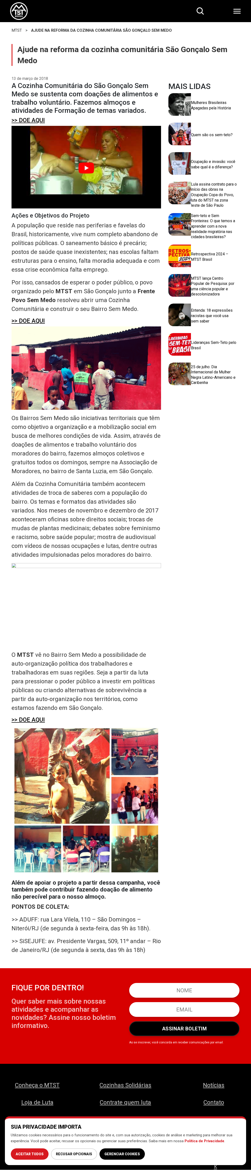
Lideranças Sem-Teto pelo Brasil (213, 345)
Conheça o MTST (37, 1085)
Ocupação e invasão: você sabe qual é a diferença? (213, 164)
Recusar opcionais (74, 1154)
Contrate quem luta (125, 1102)
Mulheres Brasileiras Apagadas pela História (211, 105)
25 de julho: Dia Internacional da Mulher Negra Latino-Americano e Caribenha (213, 375)
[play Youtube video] (86, 168)
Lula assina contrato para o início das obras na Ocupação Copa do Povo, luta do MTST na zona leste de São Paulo (214, 195)
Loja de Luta (37, 1102)
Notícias (213, 1085)
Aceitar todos (30, 1154)
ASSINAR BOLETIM (184, 1029)
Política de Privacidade (204, 1141)
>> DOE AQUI (28, 120)
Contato (213, 1102)
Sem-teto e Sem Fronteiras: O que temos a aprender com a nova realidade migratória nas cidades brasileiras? (213, 226)
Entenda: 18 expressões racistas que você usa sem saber (212, 315)
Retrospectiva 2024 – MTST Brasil (209, 257)
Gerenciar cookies (122, 1154)
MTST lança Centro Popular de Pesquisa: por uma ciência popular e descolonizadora (212, 286)
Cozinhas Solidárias (125, 1085)
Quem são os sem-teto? (212, 134)
